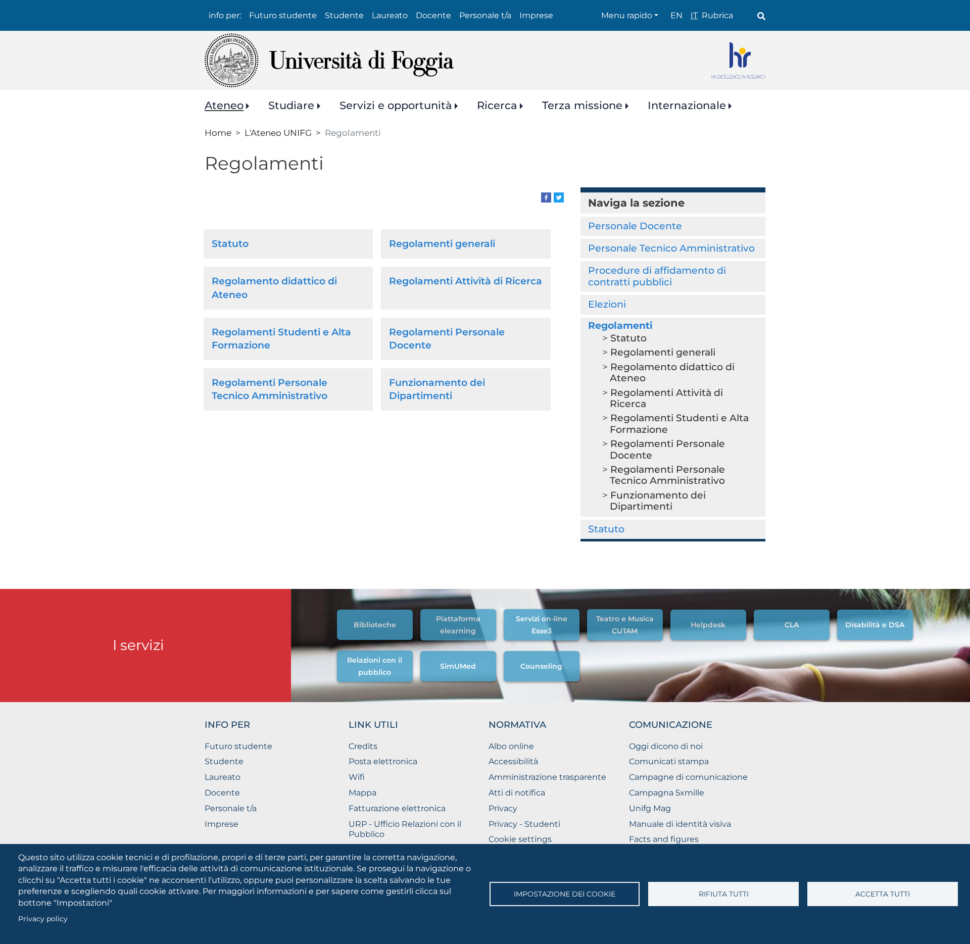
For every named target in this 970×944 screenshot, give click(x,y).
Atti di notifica (517, 793)
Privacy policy (43, 919)
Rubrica (717, 15)
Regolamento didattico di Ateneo (672, 372)
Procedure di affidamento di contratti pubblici (657, 276)
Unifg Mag (650, 808)
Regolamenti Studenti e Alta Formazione (679, 423)
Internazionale (687, 105)
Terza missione (582, 105)
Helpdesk (708, 624)
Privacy (503, 808)
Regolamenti (620, 325)
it (694, 15)
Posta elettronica (383, 761)
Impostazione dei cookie (564, 894)
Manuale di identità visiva (680, 824)
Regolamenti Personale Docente (667, 449)
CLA (792, 624)
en (676, 15)
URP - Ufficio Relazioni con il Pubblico (405, 829)
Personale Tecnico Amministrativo (671, 248)
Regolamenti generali (442, 244)
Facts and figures (664, 839)
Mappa (362, 793)
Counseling (541, 666)
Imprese (536, 15)
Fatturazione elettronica (397, 808)
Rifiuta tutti (724, 894)
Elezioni (607, 304)
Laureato (390, 15)
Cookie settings (520, 839)
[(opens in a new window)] (546, 197)
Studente (344, 15)
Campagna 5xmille (666, 793)
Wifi (357, 777)
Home (218, 132)
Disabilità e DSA (874, 624)
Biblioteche (375, 624)
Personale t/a (485, 15)
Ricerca (497, 105)
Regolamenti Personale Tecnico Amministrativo (667, 475)
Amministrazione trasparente (547, 777)
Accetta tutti (882, 894)
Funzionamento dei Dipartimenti (658, 500)
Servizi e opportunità (396, 105)
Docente (433, 15)
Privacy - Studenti (524, 824)
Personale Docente (635, 226)
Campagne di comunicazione (688, 777)
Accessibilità (513, 761)
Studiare (291, 105)
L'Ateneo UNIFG (278, 132)
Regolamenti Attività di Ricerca (465, 281)
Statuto (230, 244)
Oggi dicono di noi (666, 746)
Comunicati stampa (669, 761)
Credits (363, 746)
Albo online (511, 746)
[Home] (329, 60)
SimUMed (458, 666)
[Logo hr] (738, 60)
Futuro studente (283, 15)
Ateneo (224, 105)
